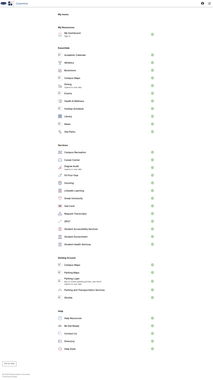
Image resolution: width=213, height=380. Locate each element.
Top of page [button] (9, 364)
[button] (202, 3)
